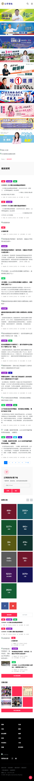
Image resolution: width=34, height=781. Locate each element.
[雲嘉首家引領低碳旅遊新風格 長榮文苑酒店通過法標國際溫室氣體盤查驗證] (17, 702)
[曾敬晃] (17, 97)
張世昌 (4, 425)
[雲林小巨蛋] (17, 150)
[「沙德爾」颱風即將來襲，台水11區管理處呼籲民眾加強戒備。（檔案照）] (17, 431)
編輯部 (4, 234)
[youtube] (13, 606)
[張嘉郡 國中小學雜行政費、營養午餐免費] (17, 138)
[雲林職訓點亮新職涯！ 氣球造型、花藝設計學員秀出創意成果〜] (17, 240)
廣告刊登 (3, 767)
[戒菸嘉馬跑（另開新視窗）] (17, 124)
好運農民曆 (4, 231)
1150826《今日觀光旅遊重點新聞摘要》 (13, 185)
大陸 (19, 742)
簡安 (4, 197)
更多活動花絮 (17, 710)
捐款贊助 (10, 767)
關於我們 (17, 767)
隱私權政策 (5, 770)
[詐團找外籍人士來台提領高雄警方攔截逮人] (28, 702)
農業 (19, 729)
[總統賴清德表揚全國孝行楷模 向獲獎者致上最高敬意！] (17, 302)
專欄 (2, 747)
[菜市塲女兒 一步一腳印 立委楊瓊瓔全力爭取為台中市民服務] (6, 691)
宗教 (2, 729)
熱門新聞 (25, 614)
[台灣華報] (7, 3)
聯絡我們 (23, 767)
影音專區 (20, 747)
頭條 (3, 181)
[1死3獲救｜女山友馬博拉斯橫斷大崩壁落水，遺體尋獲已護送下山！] (17, 272)
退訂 (16, 490)
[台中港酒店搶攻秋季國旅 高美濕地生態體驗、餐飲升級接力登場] (17, 399)
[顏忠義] (17, 28)
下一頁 (27, 462)
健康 (15, 437)
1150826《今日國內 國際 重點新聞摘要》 (14, 205)
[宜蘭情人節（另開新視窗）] (17, 42)
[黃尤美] (17, 56)
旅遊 (15, 181)
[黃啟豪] (17, 15)
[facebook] (5, 606)
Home (3, 159)
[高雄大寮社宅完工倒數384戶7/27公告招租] (17, 691)
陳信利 (4, 266)
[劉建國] (17, 69)
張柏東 (4, 296)
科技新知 (3, 742)
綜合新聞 (9, 181)
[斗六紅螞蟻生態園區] (17, 83)
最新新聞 (9, 614)
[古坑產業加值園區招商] (17, 154)
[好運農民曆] (17, 222)
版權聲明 (12, 770)
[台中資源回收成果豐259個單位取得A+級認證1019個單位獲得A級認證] (28, 691)
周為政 (4, 457)
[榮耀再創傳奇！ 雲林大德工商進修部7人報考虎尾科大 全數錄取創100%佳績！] (17, 366)
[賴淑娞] (17, 110)
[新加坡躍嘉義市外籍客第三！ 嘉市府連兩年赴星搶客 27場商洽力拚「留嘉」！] (17, 334)
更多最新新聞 (17, 675)
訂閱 (8, 490)
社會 (3, 278)
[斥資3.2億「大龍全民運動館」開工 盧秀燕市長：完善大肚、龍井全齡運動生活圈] (6, 702)
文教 (10, 372)
